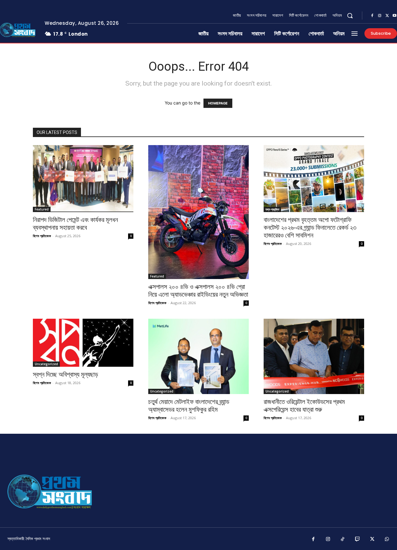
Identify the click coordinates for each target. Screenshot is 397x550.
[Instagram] (379, 16)
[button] (349, 15)
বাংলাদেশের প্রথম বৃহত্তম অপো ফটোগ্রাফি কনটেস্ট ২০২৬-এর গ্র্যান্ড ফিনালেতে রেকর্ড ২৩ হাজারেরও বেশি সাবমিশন (310, 227)
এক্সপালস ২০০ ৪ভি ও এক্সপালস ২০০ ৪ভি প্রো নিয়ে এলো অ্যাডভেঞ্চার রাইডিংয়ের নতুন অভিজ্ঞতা (198, 290)
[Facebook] (372, 16)
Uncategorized (46, 364)
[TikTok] (343, 539)
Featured (42, 209)
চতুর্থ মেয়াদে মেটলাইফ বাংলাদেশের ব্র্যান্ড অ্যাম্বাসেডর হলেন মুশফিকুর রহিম (188, 405)
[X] (387, 16)
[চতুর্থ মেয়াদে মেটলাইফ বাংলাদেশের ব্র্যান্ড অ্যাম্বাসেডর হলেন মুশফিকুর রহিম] (198, 356)
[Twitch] (358, 539)
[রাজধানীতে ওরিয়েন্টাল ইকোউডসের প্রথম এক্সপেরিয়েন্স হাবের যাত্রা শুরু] (314, 356)
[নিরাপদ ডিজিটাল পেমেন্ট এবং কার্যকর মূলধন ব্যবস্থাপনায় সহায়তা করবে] (83, 178)
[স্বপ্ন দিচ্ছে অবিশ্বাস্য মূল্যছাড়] (83, 343)
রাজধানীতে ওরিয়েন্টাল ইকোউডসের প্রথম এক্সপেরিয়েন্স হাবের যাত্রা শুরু (304, 405)
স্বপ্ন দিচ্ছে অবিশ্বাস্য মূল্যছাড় (65, 374)
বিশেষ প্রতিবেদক (42, 235)
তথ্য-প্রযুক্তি (272, 209)
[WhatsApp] (387, 539)
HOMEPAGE (218, 103)
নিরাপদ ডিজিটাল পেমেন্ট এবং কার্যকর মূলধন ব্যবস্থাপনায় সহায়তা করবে (75, 223)
